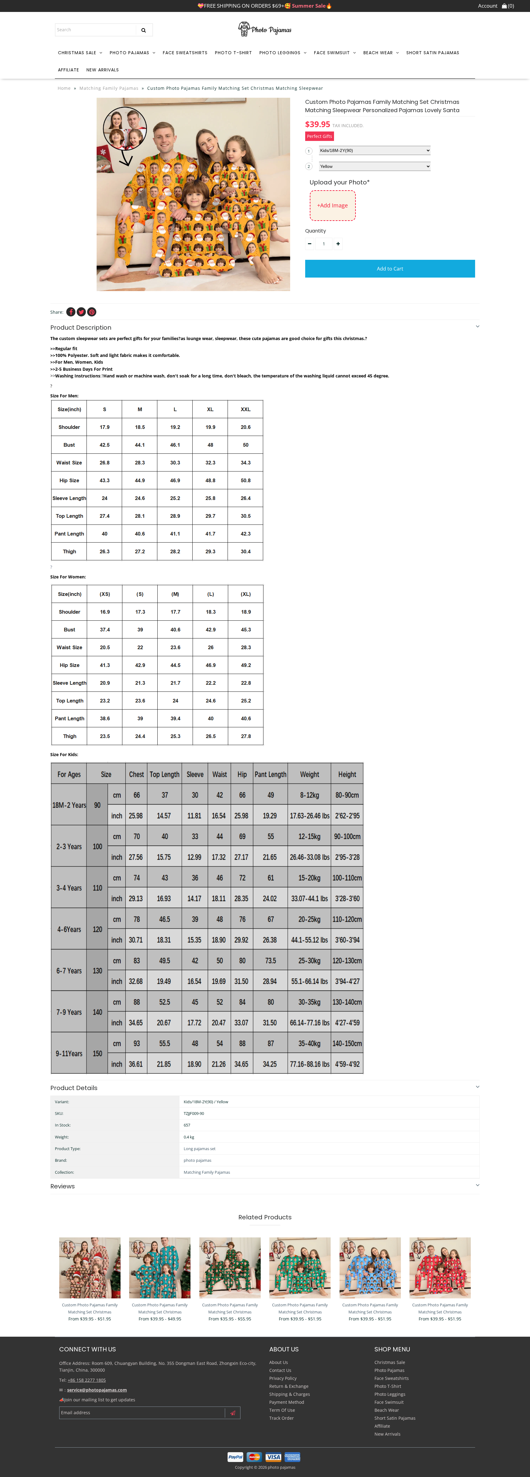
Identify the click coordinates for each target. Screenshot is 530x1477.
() (510, 5)
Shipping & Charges (289, 1394)
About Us (278, 1362)
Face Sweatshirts (185, 53)
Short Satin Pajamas (432, 53)
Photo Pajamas (129, 53)
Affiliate (68, 70)
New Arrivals (102, 70)
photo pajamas (197, 1160)
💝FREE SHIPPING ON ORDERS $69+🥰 (265, 5)
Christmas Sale (77, 53)
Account (487, 5)
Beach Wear (378, 53)
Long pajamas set (200, 1148)
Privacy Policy (283, 1378)
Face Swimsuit (332, 53)
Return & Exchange (289, 1386)
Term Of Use (282, 1410)
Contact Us (280, 1370)
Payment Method (286, 1402)
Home (64, 88)
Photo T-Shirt (233, 53)
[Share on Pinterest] (91, 311)
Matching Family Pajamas (109, 88)
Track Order (281, 1418)
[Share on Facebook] (70, 311)
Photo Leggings (280, 53)
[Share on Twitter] (81, 311)
